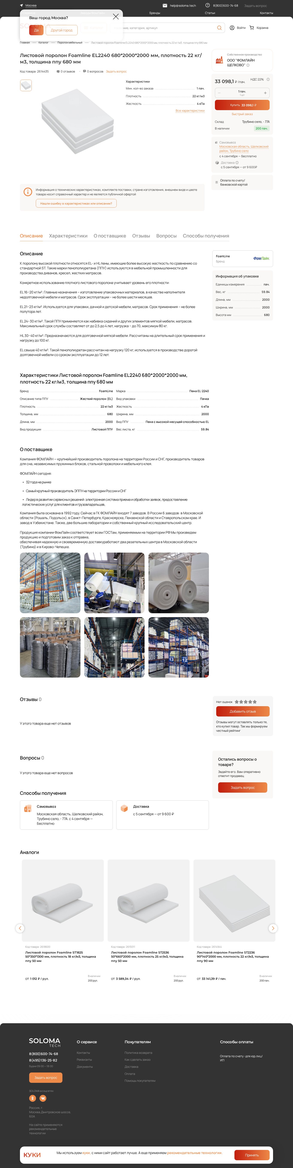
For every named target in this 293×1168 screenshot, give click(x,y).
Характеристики (68, 236)
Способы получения (206, 236)
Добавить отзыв (243, 711)
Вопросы (166, 236)
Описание (31, 236)
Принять (252, 1155)
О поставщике (110, 236)
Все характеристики (190, 110)
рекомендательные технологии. (195, 1152)
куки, (86, 1152)
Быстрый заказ (242, 114)
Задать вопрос (116, 71)
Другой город (61, 30)
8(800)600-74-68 (43, 1053)
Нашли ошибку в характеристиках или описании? (76, 203)
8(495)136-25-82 (43, 1060)
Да (36, 30)
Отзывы (141, 236)
